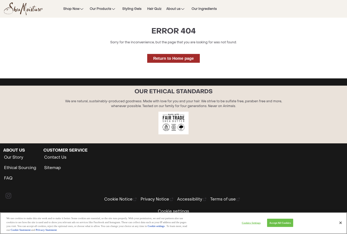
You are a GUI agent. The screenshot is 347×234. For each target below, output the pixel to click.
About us (173, 9)
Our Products (100, 9)
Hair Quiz (154, 9)
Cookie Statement (21, 229)
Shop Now (71, 9)
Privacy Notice (155, 199)
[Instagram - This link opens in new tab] (8, 195)
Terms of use (223, 199)
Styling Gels (132, 9)
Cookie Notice (118, 199)
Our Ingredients (204, 9)
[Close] (340, 222)
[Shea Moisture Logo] (23, 9)
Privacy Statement (46, 229)
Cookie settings (156, 226)
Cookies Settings (251, 222)
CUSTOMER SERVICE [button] (65, 150)
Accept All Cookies (280, 222)
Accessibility (189, 199)
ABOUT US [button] (14, 150)
